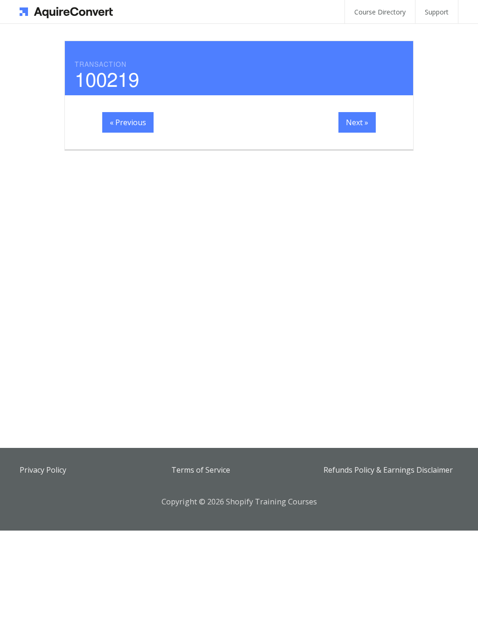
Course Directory (380, 11)
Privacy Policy (43, 470)
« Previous (128, 122)
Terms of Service (200, 470)
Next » (357, 122)
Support (437, 11)
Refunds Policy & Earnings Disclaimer (388, 470)
